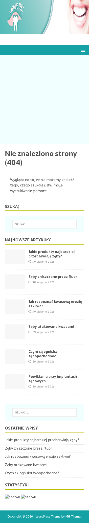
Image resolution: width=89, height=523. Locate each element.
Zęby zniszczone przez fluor (52, 276)
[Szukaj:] (44, 224)
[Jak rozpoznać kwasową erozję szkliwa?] (15, 311)
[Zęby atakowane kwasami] (15, 336)
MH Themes (74, 516)
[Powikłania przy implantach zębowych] (15, 386)
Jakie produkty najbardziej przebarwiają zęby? (51, 254)
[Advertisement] (44, 99)
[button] (82, 49)
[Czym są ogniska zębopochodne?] (15, 361)
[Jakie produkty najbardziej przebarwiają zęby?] (15, 261)
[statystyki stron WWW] (12, 497)
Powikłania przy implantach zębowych (52, 379)
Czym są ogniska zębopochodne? (42, 354)
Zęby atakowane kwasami (51, 326)
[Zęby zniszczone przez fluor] (15, 286)
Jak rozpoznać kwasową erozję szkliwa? (55, 304)
